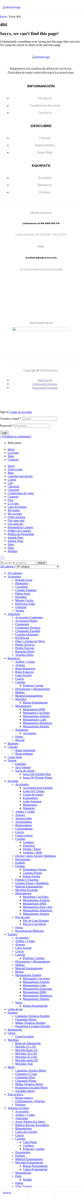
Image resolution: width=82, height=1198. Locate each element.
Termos (19, 610)
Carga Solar (15, 757)
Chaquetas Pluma (25, 1019)
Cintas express (24, 835)
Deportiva (29, 845)
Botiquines (21, 583)
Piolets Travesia (24, 648)
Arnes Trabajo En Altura (30, 1121)
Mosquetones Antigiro (36, 716)
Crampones (22, 624)
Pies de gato (22, 917)
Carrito (12, 479)
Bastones (13, 743)
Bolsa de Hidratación (28, 1043)
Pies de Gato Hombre (36, 920)
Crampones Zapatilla (27, 631)
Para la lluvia (15, 1094)
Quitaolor (21, 607)
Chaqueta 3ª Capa (26, 1074)
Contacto (13, 459)
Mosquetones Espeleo (28, 975)
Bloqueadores (23, 825)
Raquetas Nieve (24, 651)
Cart (10, 483)
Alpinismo (14, 614)
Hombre (13, 1012)
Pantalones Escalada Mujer (31, 1087)
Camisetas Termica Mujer (30, 1070)
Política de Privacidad (21, 534)
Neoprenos (21, 729)
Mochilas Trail (24, 1063)
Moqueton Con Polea (36, 896)
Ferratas (20, 866)
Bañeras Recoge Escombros (32, 1125)
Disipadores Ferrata (34, 869)
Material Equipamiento (29, 695)
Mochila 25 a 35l (25, 1046)
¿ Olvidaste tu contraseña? (15, 436)
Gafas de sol (15, 1009)
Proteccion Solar (25, 603)
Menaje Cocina (24, 600)
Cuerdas (20, 682)
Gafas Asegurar (32, 801)
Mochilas (20, 699)
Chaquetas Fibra (25, 1077)
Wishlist (12, 551)
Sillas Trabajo (23, 1186)
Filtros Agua (22, 593)
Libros (11, 1033)
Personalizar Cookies (20, 527)
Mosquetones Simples (36, 726)
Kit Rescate (22, 637)
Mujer (11, 1067)
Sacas (18, 1002)
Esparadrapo (30, 798)
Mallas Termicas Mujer (29, 1084)
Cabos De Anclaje (26, 1131)
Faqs (10, 500)
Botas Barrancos (25, 668)
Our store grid (16, 520)
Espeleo (12, 934)
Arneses (20, 665)
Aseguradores (23, 821)
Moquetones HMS (34, 709)
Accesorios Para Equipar (38, 787)
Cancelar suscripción (20, 476)
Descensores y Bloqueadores (32, 689)
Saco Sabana (23, 767)
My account (15, 513)
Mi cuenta (14, 510)
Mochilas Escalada (26, 890)
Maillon (20, 692)
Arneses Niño (23, 818)
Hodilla (27, 1179)
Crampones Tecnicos (27, 627)
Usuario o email (10, 418)
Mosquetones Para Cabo (37, 907)
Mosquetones (23, 706)
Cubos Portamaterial (35, 1169)
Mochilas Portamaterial (29, 1162)
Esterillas (20, 763)
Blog (11, 472)
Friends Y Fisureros (27, 879)
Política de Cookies (19, 530)
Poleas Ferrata (31, 876)
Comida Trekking (25, 590)
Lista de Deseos (17, 506)
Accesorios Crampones (29, 617)
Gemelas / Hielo (32, 852)
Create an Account (20, 412)
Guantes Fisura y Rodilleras (32, 883)
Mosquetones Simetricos (37, 723)
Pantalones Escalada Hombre (32, 1026)
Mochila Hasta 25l (26, 1050)
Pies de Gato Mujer (34, 924)
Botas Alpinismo (25, 750)
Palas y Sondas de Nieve (30, 641)
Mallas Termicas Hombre (30, 1022)
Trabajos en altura (18, 1108)
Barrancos (14, 658)
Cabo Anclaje (23, 675)
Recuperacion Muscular (29, 930)
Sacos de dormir (25, 770)
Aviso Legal (15, 469)
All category (15, 573)
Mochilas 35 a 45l (26, 1053)
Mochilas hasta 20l (26, 1060)
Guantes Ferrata (32, 873)
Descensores (22, 859)
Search (41, 562)
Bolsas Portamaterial (35, 702)
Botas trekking (24, 753)
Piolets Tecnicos (25, 644)
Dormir (12, 760)
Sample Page (15, 537)
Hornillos (21, 597)
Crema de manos (33, 794)
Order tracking (16, 517)
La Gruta (13, 452)
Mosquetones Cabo (34, 719)
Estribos (20, 862)
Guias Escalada (24, 1036)
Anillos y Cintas (25, 661)
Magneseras (30, 804)
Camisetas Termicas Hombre (32, 1016)
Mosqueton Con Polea (36, 712)
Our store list (15, 523)
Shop (11, 456)
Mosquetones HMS (34, 903)
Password (7, 425)
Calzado (13, 746)
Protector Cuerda (33, 685)
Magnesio (29, 808)
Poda (18, 1176)
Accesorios (14, 576)
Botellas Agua (23, 579)
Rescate (20, 740)
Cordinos (28, 842)
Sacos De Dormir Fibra (37, 774)
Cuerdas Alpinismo (26, 634)
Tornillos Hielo (24, 654)
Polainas (20, 1104)
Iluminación (15, 1029)
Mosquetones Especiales (37, 988)
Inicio (3, 16)
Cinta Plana (30, 1142)
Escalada (13, 781)
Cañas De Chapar (33, 791)
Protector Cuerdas (33, 958)
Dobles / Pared (32, 849)
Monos (19, 971)
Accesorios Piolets (26, 620)
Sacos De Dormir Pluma (37, 777)
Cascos (19, 678)
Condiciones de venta (21, 493)
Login (4, 432)
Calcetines (21, 586)
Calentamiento (24, 828)
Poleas (19, 736)
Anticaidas (21, 1118)
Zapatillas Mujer (25, 1091)
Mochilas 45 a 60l (26, 1056)
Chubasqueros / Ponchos (30, 1101)
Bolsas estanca (24, 1097)
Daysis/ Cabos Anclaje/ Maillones (35, 855)
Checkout (13, 486)
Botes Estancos (24, 671)
